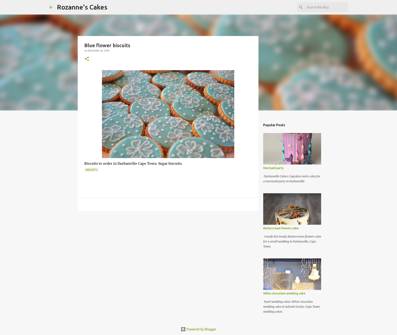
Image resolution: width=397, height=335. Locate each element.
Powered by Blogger (201, 329)
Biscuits (91, 169)
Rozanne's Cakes (82, 7)
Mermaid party (273, 168)
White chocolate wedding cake (284, 293)
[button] (86, 59)
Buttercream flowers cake (281, 228)
